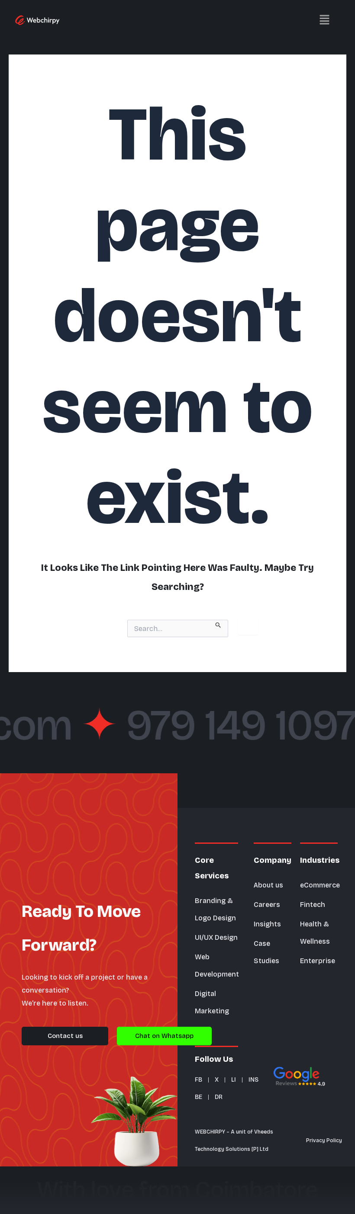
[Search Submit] (218, 624)
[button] (205, 19)
